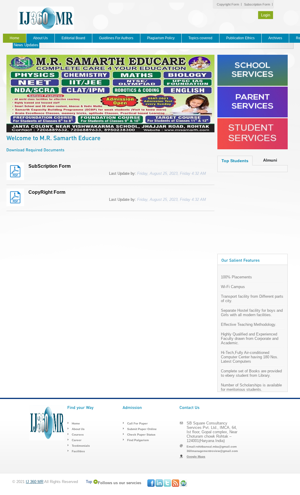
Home (14, 38)
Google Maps (196, 456)
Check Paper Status (141, 434)
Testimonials (81, 445)
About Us (40, 38)
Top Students (234, 160)
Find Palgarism (138, 440)
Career (76, 440)
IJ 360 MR (34, 481)
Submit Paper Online (142, 429)
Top (89, 481)
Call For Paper (137, 423)
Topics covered (200, 38)
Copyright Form (228, 4)
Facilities (78, 451)
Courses (78, 434)
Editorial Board (73, 38)
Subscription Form (257, 4)
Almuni (270, 160)
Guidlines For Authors (116, 38)
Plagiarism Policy (161, 38)
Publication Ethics (240, 38)
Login (265, 15)
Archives (275, 38)
